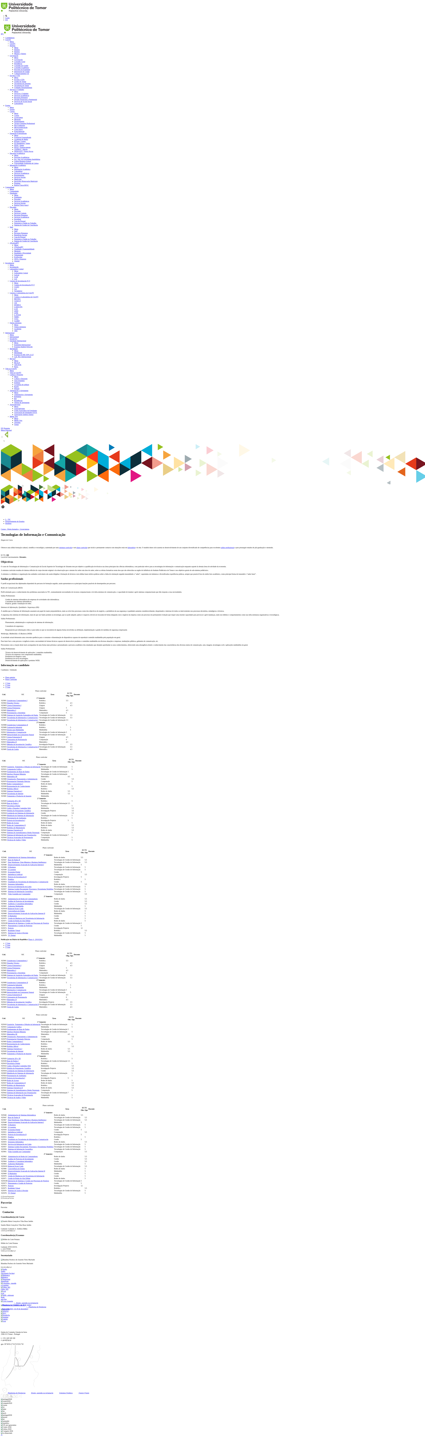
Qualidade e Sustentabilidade (24, 249)
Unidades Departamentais (23, 88)
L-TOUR (17, 315)
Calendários (18, 171)
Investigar (17, 219)
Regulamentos (19, 175)
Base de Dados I (12, 803)
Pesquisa (7, 428)
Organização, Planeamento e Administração (22, 779)
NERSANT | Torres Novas (23, 151)
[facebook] (3, 1397)
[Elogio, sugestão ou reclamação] (7, 1301)
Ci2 (15, 289)
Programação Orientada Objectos (18, 781)
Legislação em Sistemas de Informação (20, 813)
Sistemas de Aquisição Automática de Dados (22, 715)
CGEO (16, 287)
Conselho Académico (21, 68)
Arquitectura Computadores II (17, 725)
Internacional (9, 333)
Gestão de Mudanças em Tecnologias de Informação (26, 918)
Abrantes (17, 422)
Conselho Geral (19, 62)
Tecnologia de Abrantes (22, 84)
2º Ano (7, 685)
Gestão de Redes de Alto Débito (19, 921)
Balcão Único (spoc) (21, 205)
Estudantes (13, 193)
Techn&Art (18, 291)
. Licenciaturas (24, 529)
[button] (1, 1435)
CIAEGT (17, 301)
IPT (2, 34)
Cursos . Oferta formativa (10, 529)
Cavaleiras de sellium (21, 385)
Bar (15, 399)
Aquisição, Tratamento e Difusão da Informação (24, 767)
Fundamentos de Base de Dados (18, 772)
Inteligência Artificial (15, 874)
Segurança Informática (16, 884)
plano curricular (81, 548)
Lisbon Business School (22, 161)
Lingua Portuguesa (13, 708)
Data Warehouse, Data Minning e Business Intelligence (27, 862)
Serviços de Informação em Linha (19, 887)
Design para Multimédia (15, 730)
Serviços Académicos (21, 95)
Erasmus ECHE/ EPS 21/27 (24, 355)
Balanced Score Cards (15, 909)
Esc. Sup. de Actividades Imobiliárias (27, 159)
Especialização (19, 131)
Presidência (18, 64)
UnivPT (8, 40)
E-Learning (12, 870)
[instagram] (7, 1397)
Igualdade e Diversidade (22, 253)
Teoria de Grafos (13, 749)
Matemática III (12, 776)
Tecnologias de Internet (15, 794)
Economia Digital (14, 872)
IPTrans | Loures (20, 141)
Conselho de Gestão (21, 66)
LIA (15, 279)
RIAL (16, 367)
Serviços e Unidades (17, 89)
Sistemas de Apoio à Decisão (18, 933)
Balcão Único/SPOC (21, 185)
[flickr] (19, 1397)
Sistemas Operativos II (15, 830)
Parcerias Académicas (17, 153)
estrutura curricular (65, 548)
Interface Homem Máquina (16, 774)
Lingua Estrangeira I (14, 705)
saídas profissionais (227, 548)
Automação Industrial (14, 727)
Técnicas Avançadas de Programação (20, 837)
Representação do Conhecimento (18, 786)
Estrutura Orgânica (66, 1393)
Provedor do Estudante (22, 70)
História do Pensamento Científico (19, 811)
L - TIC (8, 519)
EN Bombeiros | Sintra (22, 143)
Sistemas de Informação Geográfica (20, 891)
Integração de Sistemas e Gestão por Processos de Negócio (28, 923)
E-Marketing (12, 916)
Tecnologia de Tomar (21, 86)
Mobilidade (14, 349)
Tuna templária (19, 381)
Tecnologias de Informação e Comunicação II (23, 747)
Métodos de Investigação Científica (19, 744)
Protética (11, 879)
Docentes (13, 207)
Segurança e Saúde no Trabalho (25, 223)
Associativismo (15, 405)
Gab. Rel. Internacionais (22, 357)
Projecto (11, 928)
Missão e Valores (20, 54)
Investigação (9, 263)
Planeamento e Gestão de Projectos (20, 926)
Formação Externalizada (18, 133)
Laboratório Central (16, 269)
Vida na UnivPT (11, 369)
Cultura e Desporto (16, 375)
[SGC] (3, 1313)
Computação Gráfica (14, 769)
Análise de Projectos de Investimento (21, 901)
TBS (15, 331)
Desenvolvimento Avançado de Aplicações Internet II (26, 913)
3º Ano (7, 687)
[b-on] (3, 1321)
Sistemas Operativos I (14, 791)
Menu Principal (6, 430)
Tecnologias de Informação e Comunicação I (22, 718)
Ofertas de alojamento (21, 403)
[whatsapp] (24, 1397)
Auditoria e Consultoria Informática (20, 904)
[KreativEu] (5, 1315)
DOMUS (17, 305)
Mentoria (17, 251)
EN (6, 20)
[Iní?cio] (24, 12)
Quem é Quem (83, 1393)
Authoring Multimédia (15, 906)
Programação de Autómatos (16, 818)
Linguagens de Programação (17, 739)
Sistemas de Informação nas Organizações (21, 835)
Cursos (12, 111)
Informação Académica (18, 165)
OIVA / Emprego (20, 259)
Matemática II (12, 742)
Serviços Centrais (20, 213)
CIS (15, 303)
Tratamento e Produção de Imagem (19, 796)
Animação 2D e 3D (14, 801)
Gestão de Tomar (20, 82)
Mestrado (17, 119)
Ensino (7, 105)
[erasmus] (4, 1317)
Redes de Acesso (13, 823)
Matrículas (17, 179)
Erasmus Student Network (23, 347)
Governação (14, 56)
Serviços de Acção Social (23, 101)
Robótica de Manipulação (16, 828)
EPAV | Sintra (19, 145)
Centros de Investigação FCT (20, 281)
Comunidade (9, 187)
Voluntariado (18, 255)
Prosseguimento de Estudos (14, 521)
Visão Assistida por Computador (19, 894)
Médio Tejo (14, 416)
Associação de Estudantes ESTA (25, 412)
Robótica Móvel (12, 789)
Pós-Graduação (19, 125)
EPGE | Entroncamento (22, 147)
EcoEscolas (18, 257)
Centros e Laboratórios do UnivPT (22, 293)
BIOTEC (17, 299)
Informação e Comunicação (16, 732)
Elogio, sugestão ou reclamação (42, 1393)
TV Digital (11, 935)
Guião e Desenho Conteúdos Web (19, 808)
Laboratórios (18, 103)
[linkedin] (15, 1397)
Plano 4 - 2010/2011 (35, 939)
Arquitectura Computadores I (17, 700)
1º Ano (7, 683)
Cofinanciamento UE (21, 74)
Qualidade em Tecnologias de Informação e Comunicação (28, 882)
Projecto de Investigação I (16, 820)
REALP (12, 359)
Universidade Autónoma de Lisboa (26, 163)
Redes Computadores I (15, 784)
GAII (16, 277)
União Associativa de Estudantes (25, 411)
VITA (16, 319)
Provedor (17, 199)
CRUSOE (17, 365)
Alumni (16, 261)
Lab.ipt (16, 275)
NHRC (16, 317)
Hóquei (16, 389)
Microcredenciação (20, 127)
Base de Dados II (14, 860)
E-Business (12, 867)
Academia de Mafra (21, 139)
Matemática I (11, 710)
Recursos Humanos (21, 97)
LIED (16, 311)
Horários (8, 523)
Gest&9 (17, 321)
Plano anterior (10, 677)
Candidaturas (9, 38)
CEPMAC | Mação (21, 149)
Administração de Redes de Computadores (23, 899)
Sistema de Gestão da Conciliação (26, 225)
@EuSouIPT (14, 243)
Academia (17, 329)
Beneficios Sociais (20, 235)
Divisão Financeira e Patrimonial (25, 99)
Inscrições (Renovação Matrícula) (26, 181)
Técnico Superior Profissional (24, 123)
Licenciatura (18, 117)
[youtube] (11, 1397)
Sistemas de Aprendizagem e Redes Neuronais (23, 833)
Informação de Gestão (22, 72)
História (12, 46)
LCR (16, 309)
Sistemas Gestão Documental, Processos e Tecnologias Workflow (31, 889)
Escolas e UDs (15, 76)
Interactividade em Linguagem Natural (20, 735)
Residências (18, 401)
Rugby (16, 387)
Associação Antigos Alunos (23, 414)
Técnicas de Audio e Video (16, 840)
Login (7, 18)
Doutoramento (19, 121)
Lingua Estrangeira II (14, 737)
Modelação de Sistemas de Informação (20, 815)
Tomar (16, 424)
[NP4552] (5, 1311)
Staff (11, 227)
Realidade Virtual (14, 930)
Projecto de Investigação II (17, 877)
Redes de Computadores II (16, 825)
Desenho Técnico (13, 703)
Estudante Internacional (18, 341)
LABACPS (18, 307)
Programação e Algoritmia (16, 713)
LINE (16, 313)
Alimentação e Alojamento (19, 391)
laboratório (131, 548)
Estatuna (17, 383)
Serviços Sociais (20, 177)
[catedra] (4, 1319)
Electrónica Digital (13, 806)
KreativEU (13, 339)
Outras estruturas (15, 323)
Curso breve (18, 129)
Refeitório (17, 397)
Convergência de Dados (16, 911)
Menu (12, 42)
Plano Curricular (11, 679)
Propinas (17, 183)
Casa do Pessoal (19, 221)
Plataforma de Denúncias (16, 1393)
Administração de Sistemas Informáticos (22, 857)
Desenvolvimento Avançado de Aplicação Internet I (26, 865)
